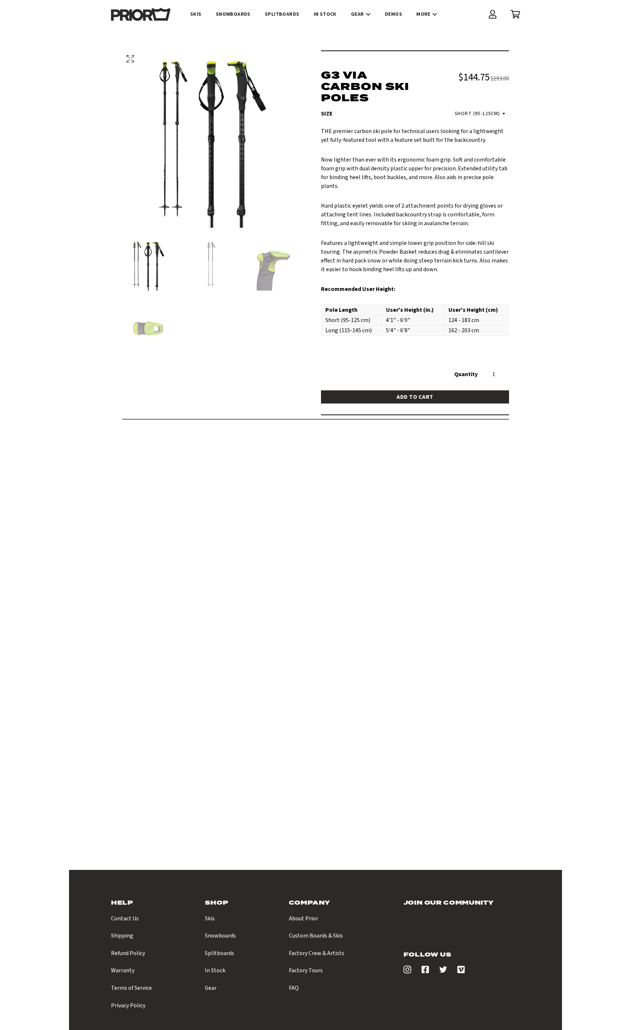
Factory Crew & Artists (316, 953)
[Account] (493, 14)
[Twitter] (443, 971)
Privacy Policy (128, 1005)
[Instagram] (407, 971)
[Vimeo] (461, 971)
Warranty (122, 970)
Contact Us (125, 918)
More (423, 14)
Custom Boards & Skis (316, 936)
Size (327, 114)
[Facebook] (425, 971)
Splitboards (219, 953)
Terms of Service (131, 988)
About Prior (303, 918)
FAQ (294, 988)
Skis (210, 918)
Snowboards (220, 936)
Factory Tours (306, 970)
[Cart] (513, 14)
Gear (357, 14)
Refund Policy (128, 953)
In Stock (215, 970)
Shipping (122, 936)
